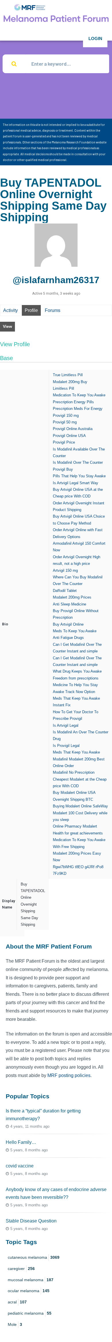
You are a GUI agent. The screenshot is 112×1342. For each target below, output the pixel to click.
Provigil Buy (63, 469)
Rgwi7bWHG (63, 867)
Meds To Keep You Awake (74, 631)
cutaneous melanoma (33, 1257)
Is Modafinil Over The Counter (78, 462)
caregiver (21, 1268)
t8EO (79, 867)
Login (95, 38)
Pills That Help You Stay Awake (79, 476)
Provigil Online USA (69, 436)
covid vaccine (20, 1165)
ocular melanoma (28, 1290)
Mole (15, 1324)
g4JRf (89, 867)
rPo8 (99, 867)
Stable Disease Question (31, 1220)
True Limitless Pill (68, 375)
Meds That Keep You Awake (76, 752)
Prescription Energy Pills (73, 402)
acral (17, 1302)
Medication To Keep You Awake (79, 395)
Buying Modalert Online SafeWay (80, 806)
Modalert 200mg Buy (70, 382)
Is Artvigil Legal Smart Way (75, 483)
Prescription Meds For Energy (78, 408)
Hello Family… (21, 1142)
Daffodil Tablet (65, 590)
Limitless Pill (63, 388)
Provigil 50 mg (65, 422)
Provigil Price (64, 442)
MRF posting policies (68, 1075)
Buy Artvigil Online (68, 624)
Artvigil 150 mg (65, 570)
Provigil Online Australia (72, 429)
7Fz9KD (59, 873)
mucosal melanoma (30, 1279)
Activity (10, 310)
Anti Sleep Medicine (69, 604)
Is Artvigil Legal (65, 725)
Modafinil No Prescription (73, 772)
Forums (52, 310)
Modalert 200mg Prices (72, 597)
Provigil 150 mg (66, 415)
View (7, 326)
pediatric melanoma (29, 1313)
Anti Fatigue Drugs (68, 637)
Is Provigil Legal (66, 745)
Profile (31, 310)
